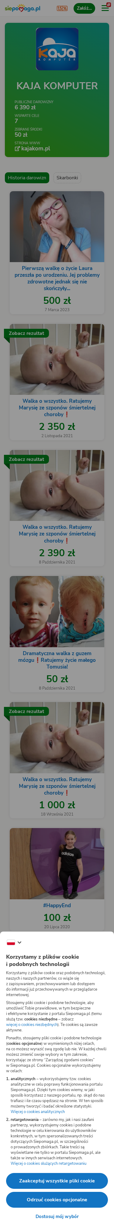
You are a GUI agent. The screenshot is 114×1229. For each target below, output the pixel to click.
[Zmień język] (14, 942)
